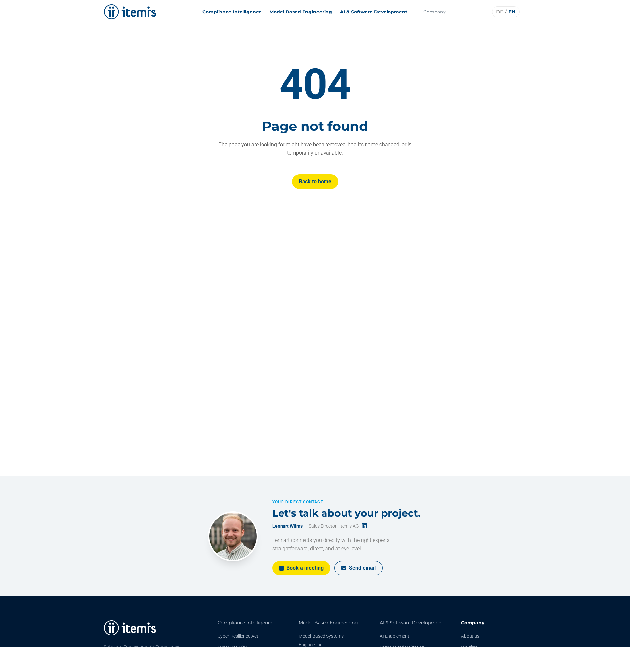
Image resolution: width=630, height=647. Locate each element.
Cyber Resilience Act (238, 636)
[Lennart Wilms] (233, 536)
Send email (362, 568)
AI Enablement (394, 636)
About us (470, 636)
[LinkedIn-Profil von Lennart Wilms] (364, 526)
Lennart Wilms (287, 526)
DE (499, 12)
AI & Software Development (373, 12)
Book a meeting (305, 568)
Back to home (315, 181)
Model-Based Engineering (300, 12)
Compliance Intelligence (232, 12)
